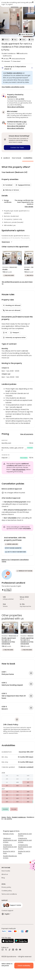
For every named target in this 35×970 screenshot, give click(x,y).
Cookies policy (7, 891)
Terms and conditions (9, 894)
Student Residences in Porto (10, 857)
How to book (16, 158)
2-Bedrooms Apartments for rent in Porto (25, 840)
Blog (3, 878)
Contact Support (7, 910)
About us (5, 874)
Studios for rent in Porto (24, 852)
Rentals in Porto (8, 834)
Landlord (6, 158)
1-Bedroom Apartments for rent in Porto (10, 840)
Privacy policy (6, 887)
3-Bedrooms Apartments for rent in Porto (10, 847)
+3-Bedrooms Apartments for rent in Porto (25, 847)
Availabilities (27, 158)
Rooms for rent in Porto (9, 852)
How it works (6, 871)
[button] (26, 34)
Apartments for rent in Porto (25, 835)
